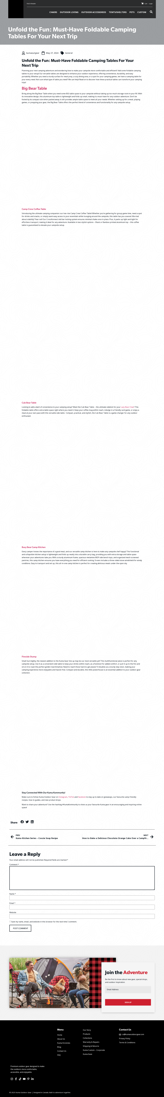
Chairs (53, 12)
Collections (87, 1038)
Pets (131, 12)
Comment (14, 865)
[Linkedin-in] (32, 1079)
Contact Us (61, 1051)
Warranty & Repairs (91, 1042)
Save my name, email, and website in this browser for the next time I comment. (44, 922)
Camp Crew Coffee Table (34, 208)
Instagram (63, 797)
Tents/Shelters (118, 12)
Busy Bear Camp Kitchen (34, 547)
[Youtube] (24, 1079)
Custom (141, 12)
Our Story (87, 1030)
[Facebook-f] (16, 1079)
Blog (59, 1047)
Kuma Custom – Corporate (94, 1050)
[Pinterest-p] (28, 1079)
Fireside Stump (29, 656)
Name (12, 894)
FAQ (59, 1055)
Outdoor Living (69, 12)
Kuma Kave (87, 1054)
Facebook (82, 797)
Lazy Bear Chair (127, 407)
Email (12, 903)
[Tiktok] (20, 1079)
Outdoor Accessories (93, 12)
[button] (22, 822)
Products (86, 1034)
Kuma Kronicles (63, 1043)
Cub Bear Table (29, 402)
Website (12, 912)
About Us (61, 1039)
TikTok (71, 797)
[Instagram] (11, 1079)
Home (59, 1035)
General (69, 53)
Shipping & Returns (91, 1046)
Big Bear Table (34, 88)
